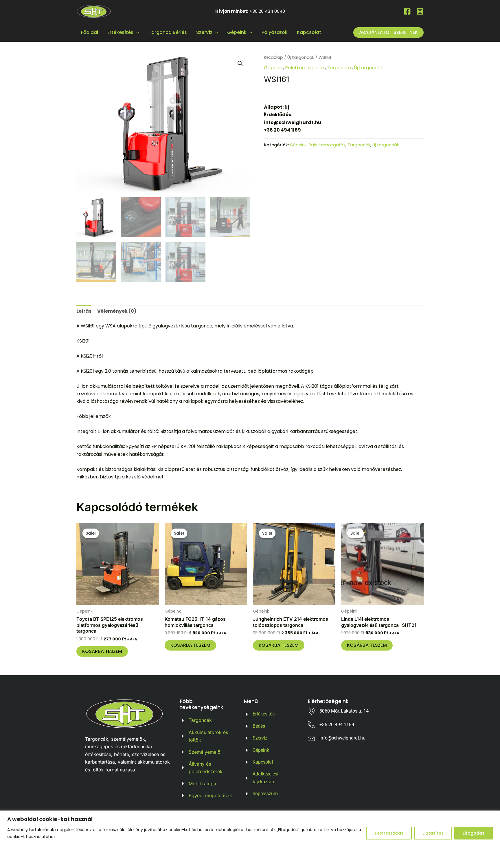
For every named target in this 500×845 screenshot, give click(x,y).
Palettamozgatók (305, 67)
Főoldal (89, 32)
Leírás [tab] (83, 311)
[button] (240, 63)
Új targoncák (300, 57)
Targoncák (339, 67)
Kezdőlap (273, 57)
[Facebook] (407, 11)
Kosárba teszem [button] (102, 651)
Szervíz (204, 32)
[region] (250, 828)
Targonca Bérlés (167, 32)
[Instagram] (420, 11)
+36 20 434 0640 (267, 11)
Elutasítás (433, 833)
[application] (136, 32)
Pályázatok (275, 32)
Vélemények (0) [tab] (116, 311)
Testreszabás (388, 833)
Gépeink (237, 32)
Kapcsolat (309, 32)
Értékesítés (120, 32)
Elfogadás (473, 833)
